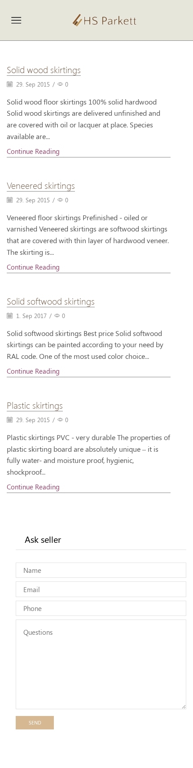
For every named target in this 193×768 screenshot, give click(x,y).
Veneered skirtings (41, 185)
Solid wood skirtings (44, 69)
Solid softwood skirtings (51, 300)
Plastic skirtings (35, 404)
